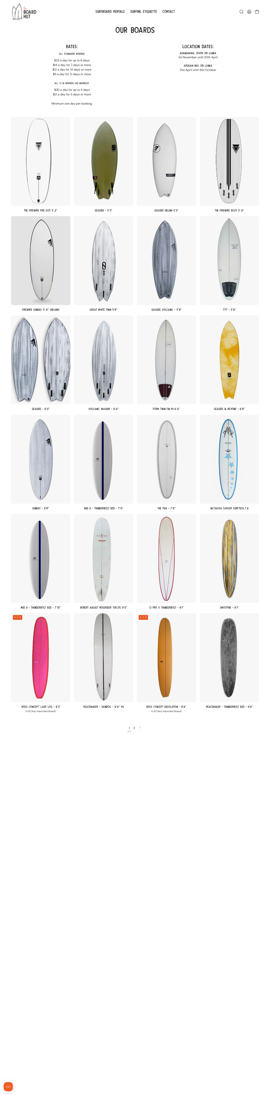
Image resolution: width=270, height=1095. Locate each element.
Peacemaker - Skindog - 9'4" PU (103, 707)
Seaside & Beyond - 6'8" (229, 409)
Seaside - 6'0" (41, 409)
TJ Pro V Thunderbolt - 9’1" (166, 608)
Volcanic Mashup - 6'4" (103, 409)
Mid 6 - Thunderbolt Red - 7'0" (103, 508)
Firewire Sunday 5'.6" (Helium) (40, 310)
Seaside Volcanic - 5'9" (166, 310)
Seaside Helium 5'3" (166, 210)
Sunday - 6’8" (40, 508)
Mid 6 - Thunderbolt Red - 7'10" (41, 608)
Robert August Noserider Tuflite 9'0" (103, 608)
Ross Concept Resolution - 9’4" (166, 707)
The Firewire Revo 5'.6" (229, 210)
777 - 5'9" (229, 310)
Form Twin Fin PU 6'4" (166, 409)
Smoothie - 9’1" (229, 608)
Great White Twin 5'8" (103, 310)
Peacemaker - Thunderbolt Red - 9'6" (229, 707)
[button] (241, 12)
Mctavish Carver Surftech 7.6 (229, 508)
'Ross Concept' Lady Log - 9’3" (41, 707)
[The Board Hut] (24, 12)
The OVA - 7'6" (166, 508)
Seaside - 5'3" (103, 210)
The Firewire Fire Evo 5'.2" (40, 210)
